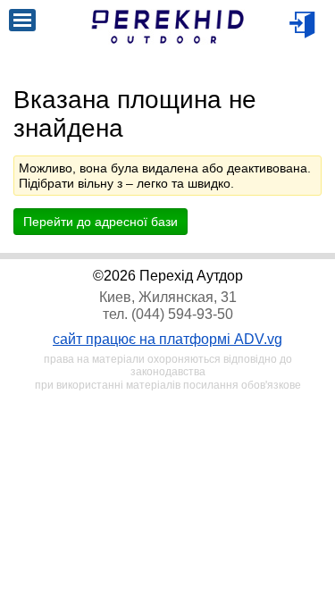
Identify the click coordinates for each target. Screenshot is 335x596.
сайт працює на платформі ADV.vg (167, 339)
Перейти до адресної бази (100, 221)
